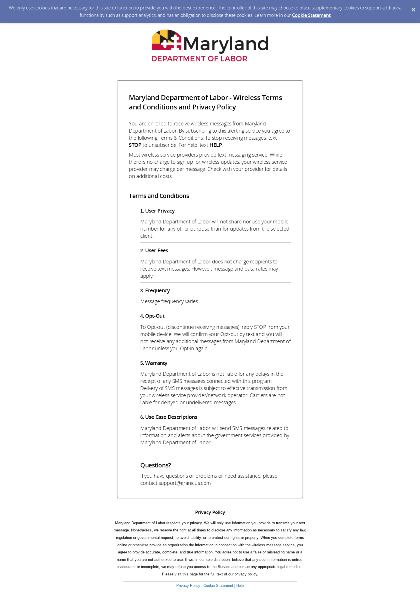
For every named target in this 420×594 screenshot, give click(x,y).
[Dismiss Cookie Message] (413, 5)
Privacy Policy (188, 585)
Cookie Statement (311, 15)
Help (240, 585)
